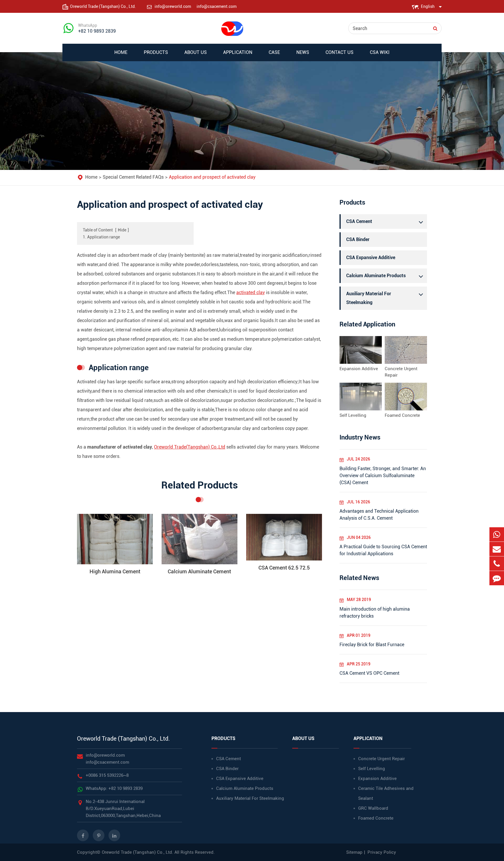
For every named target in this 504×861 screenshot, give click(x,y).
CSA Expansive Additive (370, 257)
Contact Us (340, 52)
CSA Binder (358, 239)
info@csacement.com (217, 6)
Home (120, 52)
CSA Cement (359, 221)
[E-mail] (496, 549)
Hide (122, 230)
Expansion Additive (359, 368)
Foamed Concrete (402, 415)
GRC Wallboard (373, 808)
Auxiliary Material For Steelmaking (368, 298)
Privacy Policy (382, 852)
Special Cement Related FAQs (133, 177)
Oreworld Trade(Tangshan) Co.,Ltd (189, 447)
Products (156, 52)
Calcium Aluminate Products (376, 275)
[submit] (435, 28)
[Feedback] (496, 578)
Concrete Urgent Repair (401, 372)
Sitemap (354, 852)
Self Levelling (353, 415)
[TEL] (496, 563)
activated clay (250, 292)
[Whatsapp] (496, 534)
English (428, 6)
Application (237, 52)
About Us (195, 52)
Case (274, 52)
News (302, 52)
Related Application (367, 324)
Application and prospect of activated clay (212, 177)
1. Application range (101, 237)
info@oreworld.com (173, 6)
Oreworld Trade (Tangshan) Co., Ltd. (123, 738)
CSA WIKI (380, 52)
